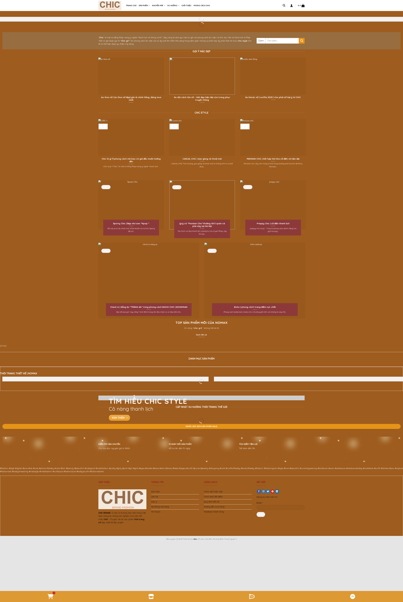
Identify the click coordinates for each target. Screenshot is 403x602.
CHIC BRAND (104, 513)
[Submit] (302, 41)
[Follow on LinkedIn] (277, 491)
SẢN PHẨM (143, 5)
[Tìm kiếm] (284, 5)
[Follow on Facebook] (259, 491)
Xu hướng (172, 5)
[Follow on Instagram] (263, 491)
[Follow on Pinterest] (272, 491)
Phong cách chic (202, 5)
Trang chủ (131, 5)
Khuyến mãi (157, 5)
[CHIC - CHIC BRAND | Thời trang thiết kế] (109, 5)
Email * (260, 503)
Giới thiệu (186, 5)
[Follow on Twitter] (268, 491)
